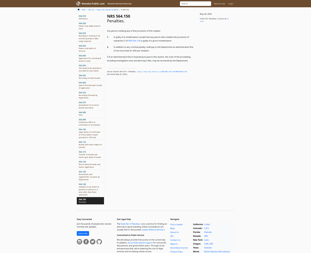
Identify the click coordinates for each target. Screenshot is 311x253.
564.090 (89, 122)
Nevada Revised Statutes (120, 3)
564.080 (82, 113)
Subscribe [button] (82, 233)
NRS (83, 10)
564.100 (89, 133)
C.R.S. (206, 228)
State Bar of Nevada (130, 223)
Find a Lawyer (176, 224)
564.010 (83, 17)
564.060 (90, 85)
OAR (206, 243)
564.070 (88, 95)
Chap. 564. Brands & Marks (107, 10)
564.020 (90, 26)
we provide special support (140, 242)
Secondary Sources (179, 247)
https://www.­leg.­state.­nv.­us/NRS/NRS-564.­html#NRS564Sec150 (162, 72)
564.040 (90, 58)
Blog (172, 228)
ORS (211, 243)
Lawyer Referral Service (152, 229)
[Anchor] (162, 31)
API (171, 236)
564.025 (89, 37)
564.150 (83, 200)
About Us (174, 232)
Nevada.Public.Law (93, 3)
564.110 (90, 144)
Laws (206, 240)
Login (230, 3)
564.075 (89, 105)
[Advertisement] (216, 64)
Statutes (208, 232)
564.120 (89, 164)
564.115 (90, 154)
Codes (207, 224)
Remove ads (219, 3)
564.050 (90, 68)
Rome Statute (210, 251)
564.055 (90, 76)
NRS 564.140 (134, 40)
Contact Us (175, 240)
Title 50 (91, 10)
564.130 (89, 175)
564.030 (87, 48)
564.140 (89, 189)
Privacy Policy (176, 251)
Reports (174, 244)
